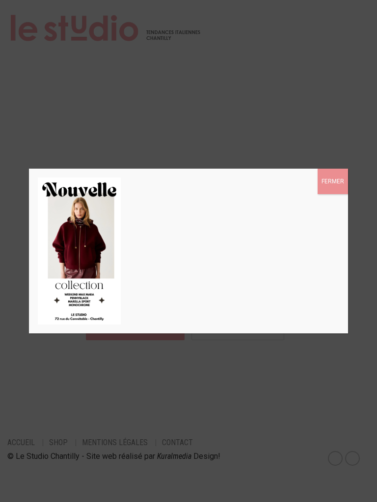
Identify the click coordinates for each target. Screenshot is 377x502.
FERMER (333, 181)
